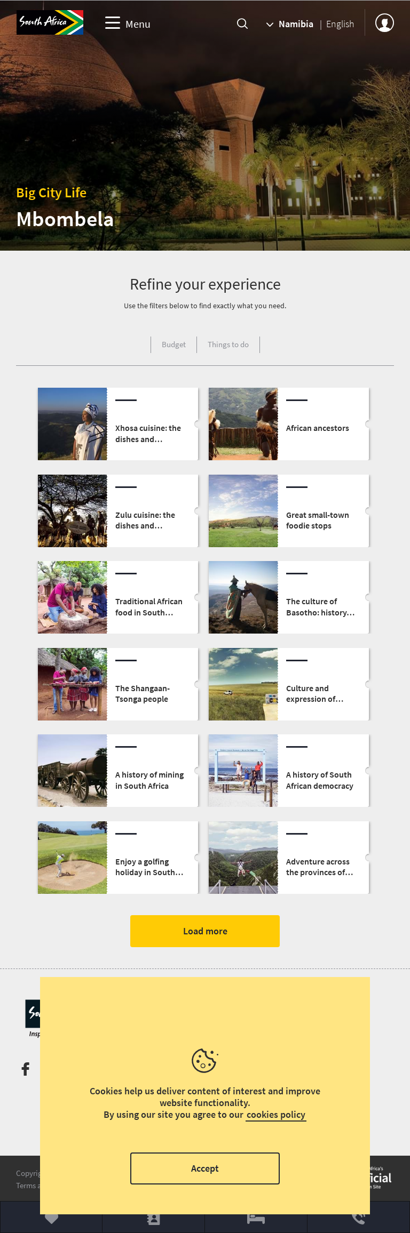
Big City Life (51, 192)
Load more (205, 931)
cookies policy (276, 1114)
